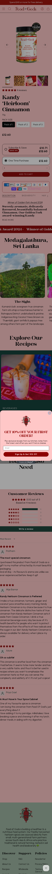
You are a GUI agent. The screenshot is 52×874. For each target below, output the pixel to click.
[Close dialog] (49, 413)
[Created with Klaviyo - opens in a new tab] (26, 462)
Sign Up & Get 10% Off (26, 454)
